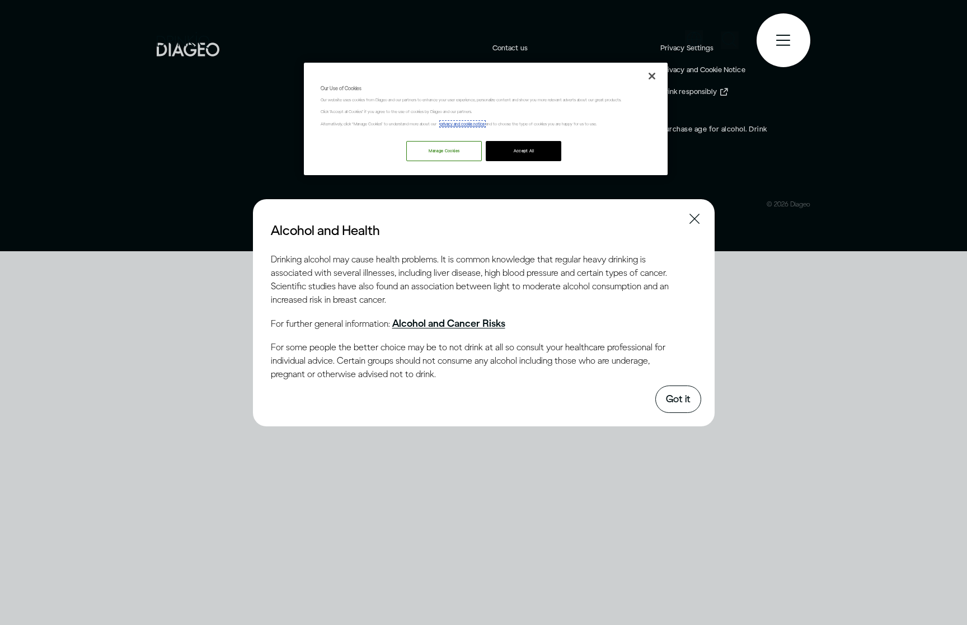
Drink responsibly (688, 91)
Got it (678, 399)
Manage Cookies (444, 150)
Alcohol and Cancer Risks (448, 323)
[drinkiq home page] (184, 40)
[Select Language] (694, 39)
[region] (486, 119)
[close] (281, 229)
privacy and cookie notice (462, 123)
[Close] (652, 76)
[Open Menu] (783, 40)
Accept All (524, 150)
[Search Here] (730, 40)
